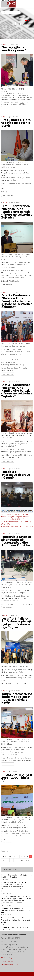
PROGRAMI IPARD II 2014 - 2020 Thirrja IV (16, 777)
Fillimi (5, 856)
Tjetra (21, 860)
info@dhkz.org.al (7, 957)
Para (10, 856)
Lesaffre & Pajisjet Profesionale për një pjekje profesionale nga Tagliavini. (16, 623)
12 (11, 860)
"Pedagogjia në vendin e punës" (13, 49)
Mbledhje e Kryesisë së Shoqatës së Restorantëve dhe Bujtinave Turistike (16, 541)
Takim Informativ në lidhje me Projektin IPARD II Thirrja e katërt (16, 698)
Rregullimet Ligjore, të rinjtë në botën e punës (16, 122)
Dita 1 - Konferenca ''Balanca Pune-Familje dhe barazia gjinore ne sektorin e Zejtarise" (17, 211)
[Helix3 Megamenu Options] (32, 20)
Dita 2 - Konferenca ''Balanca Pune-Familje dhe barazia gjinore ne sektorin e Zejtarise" (17, 301)
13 (16, 860)
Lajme (5, 44)
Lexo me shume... (8, 195)
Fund (27, 860)
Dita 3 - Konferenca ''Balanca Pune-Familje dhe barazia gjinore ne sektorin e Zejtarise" (17, 390)
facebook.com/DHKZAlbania (11, 964)
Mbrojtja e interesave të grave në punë (15, 474)
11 (7, 860)
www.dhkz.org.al (7, 961)
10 (3, 860)
